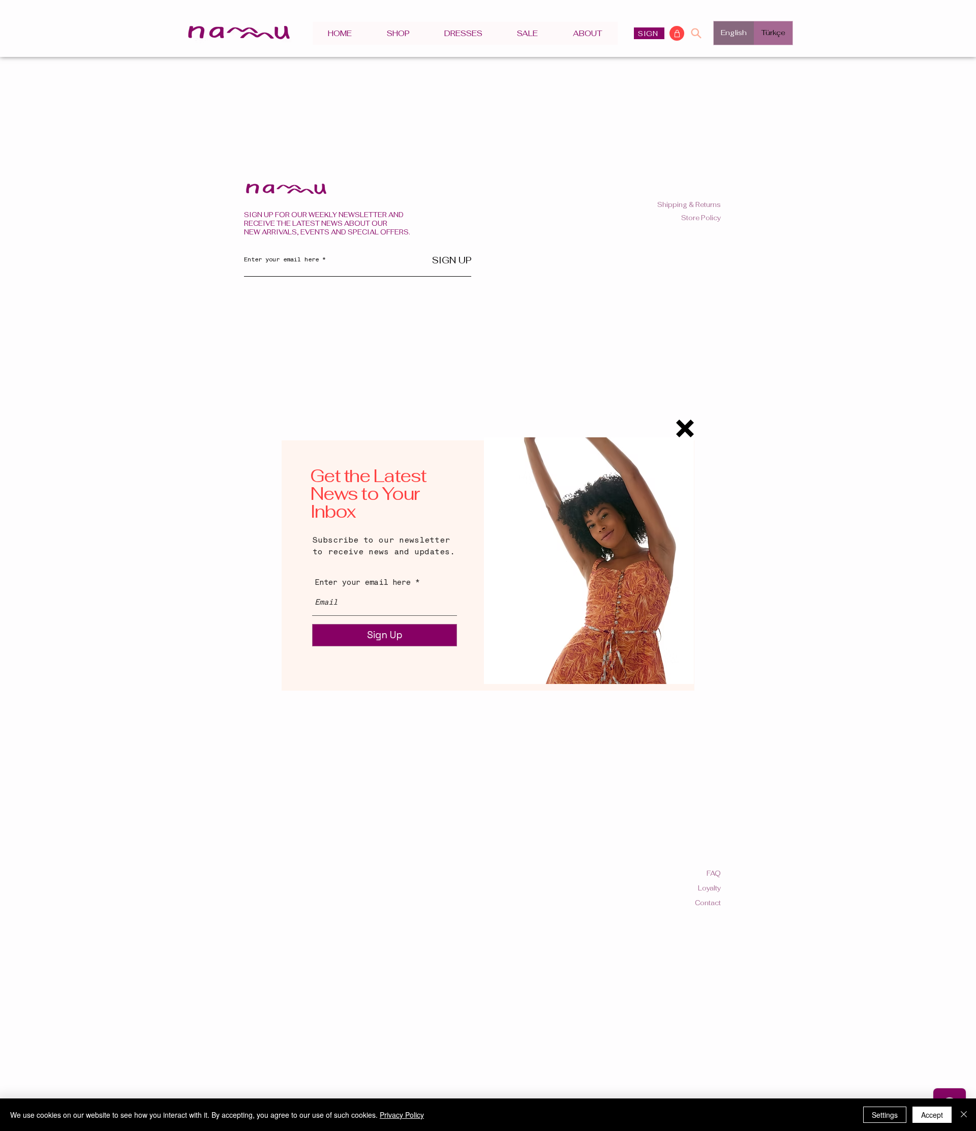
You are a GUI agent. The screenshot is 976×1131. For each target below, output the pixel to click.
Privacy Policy (402, 1115)
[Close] (964, 1115)
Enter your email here (363, 583)
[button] (685, 428)
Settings (885, 1115)
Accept (932, 1115)
